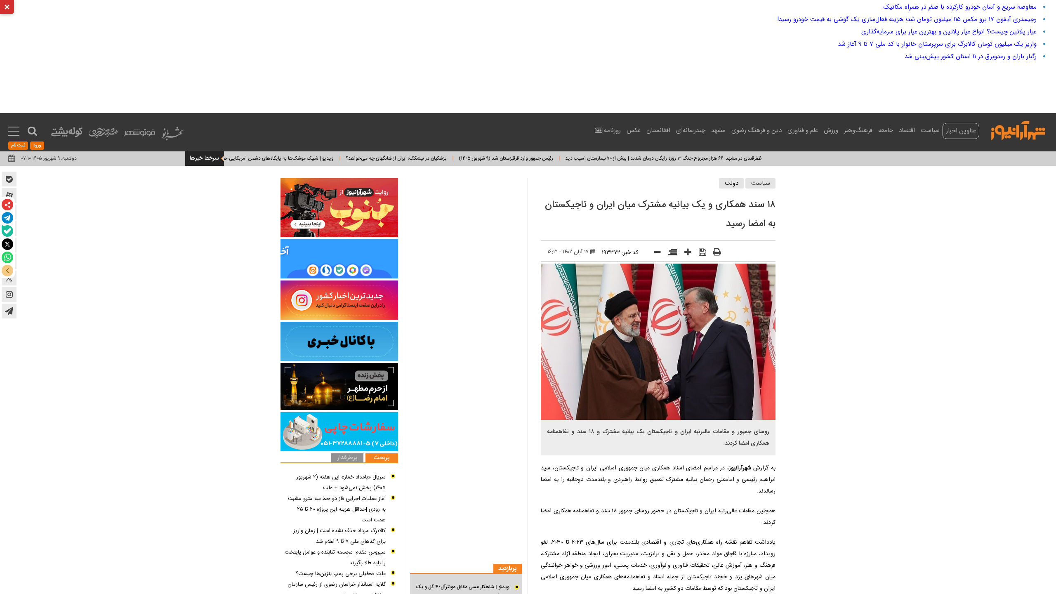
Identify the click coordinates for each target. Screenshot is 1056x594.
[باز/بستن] (7, 270)
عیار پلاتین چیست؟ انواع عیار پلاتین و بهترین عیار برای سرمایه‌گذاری (949, 32)
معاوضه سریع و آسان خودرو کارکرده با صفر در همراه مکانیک (960, 7)
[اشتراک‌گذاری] (7, 204)
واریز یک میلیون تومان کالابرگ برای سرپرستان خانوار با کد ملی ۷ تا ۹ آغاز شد (937, 44)
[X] (7, 244)
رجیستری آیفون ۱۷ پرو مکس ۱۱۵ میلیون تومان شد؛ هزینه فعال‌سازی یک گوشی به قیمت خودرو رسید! (907, 19)
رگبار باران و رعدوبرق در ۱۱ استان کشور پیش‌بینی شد (971, 56)
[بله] (7, 231)
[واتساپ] (7, 257)
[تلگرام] (7, 217)
